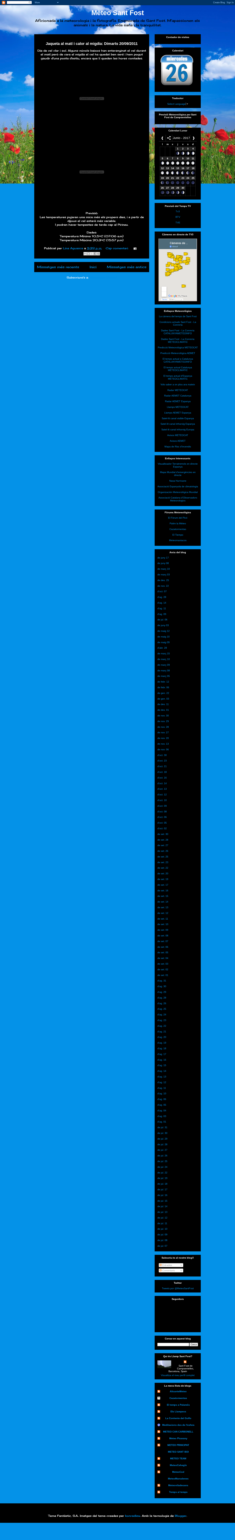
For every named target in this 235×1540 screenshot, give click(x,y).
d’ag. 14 (161, 602)
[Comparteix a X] (91, 253)
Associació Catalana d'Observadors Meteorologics (177, 499)
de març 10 (163, 568)
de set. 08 (162, 935)
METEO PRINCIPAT (178, 1445)
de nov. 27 (163, 732)
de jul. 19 (162, 1178)
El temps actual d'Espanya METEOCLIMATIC (177, 377)
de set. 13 (162, 907)
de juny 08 (163, 563)
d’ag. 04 (161, 1110)
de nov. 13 (163, 743)
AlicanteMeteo (178, 1391)
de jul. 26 (162, 1155)
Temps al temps (178, 1492)
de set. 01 (162, 975)
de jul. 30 (162, 1133)
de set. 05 (162, 952)
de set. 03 (162, 963)
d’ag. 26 (161, 1003)
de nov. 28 (163, 727)
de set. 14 (162, 901)
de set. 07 (162, 941)
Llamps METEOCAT (178, 407)
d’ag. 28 (161, 597)
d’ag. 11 (161, 608)
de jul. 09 (162, 1234)
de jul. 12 (162, 1217)
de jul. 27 (162, 1150)
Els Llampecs (178, 1411)
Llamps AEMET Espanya (177, 412)
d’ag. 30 (161, 986)
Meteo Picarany (178, 1438)
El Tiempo (177, 534)
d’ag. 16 (161, 1059)
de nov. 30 (163, 715)
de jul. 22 (162, 1172)
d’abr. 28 (162, 647)
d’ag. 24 (161, 1014)
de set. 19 (162, 879)
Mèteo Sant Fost (117, 13)
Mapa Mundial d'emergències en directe (178, 473)
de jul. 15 (162, 1200)
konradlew (132, 1515)
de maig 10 (163, 636)
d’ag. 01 (161, 1121)
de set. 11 (162, 918)
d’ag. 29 (161, 992)
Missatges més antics (126, 267)
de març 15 (163, 653)
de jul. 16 (162, 1195)
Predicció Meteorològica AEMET (177, 353)
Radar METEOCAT (177, 390)
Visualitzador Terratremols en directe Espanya (178, 465)
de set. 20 (162, 873)
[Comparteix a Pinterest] (98, 253)
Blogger (180, 1515)
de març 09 (163, 664)
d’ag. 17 (161, 1054)
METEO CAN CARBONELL (178, 1431)
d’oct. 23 (162, 760)
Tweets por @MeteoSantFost (178, 1288)
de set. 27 (162, 845)
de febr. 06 (163, 687)
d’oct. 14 (162, 783)
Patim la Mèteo (178, 523)
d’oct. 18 (162, 772)
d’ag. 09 (161, 614)
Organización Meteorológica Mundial (178, 492)
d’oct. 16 (162, 777)
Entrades (167, 1265)
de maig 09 (163, 642)
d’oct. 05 (162, 822)
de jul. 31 (162, 1127)
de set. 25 (162, 856)
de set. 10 (162, 924)
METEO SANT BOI (178, 1451)
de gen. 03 (163, 698)
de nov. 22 (163, 585)
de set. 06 (162, 947)
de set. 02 (162, 969)
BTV (177, 217)
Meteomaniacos (177, 540)
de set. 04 (162, 958)
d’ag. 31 (161, 980)
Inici (93, 267)
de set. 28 (162, 839)
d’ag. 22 (161, 1025)
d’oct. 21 (162, 766)
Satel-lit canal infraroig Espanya (178, 423)
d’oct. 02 (162, 828)
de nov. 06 (163, 749)
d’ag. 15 (161, 1065)
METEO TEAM (178, 1458)
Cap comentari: (117, 248)
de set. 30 (162, 834)
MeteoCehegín (178, 1465)
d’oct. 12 (162, 794)
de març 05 (163, 676)
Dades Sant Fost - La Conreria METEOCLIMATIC (177, 340)
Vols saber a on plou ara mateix (178, 384)
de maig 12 (163, 631)
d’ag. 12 (161, 1082)
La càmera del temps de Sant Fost (178, 316)
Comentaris (168, 1270)
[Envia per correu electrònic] (85, 253)
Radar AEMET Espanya (178, 401)
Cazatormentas (177, 529)
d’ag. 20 (161, 1037)
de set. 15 (162, 896)
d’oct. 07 (162, 591)
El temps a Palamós (178, 1404)
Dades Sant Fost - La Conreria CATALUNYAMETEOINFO (177, 332)
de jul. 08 (162, 1240)
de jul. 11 (162, 1223)
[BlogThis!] (88, 253)
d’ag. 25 (161, 1008)
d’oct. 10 (162, 800)
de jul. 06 (162, 619)
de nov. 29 (163, 721)
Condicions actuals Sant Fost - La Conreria (177, 323)
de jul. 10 (162, 1228)
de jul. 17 (162, 1189)
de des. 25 (163, 580)
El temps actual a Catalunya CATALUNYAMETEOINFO (178, 360)
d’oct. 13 (162, 788)
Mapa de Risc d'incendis (177, 446)
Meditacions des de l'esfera (178, 1425)
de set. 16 (162, 890)
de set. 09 (162, 930)
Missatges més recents (58, 267)
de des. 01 (163, 710)
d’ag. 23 (161, 1020)
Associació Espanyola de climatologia (177, 486)
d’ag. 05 (161, 1104)
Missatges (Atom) (103, 277)
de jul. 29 (162, 1138)
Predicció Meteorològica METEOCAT (178, 347)
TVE (177, 222)
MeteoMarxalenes (178, 1478)
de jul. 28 (162, 1144)
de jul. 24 (162, 1167)
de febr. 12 (163, 681)
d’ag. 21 (161, 1031)
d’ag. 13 (161, 1076)
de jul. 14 (162, 1206)
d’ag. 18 (161, 1048)
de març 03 (163, 574)
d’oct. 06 (162, 817)
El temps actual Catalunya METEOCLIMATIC (178, 369)
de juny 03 (163, 625)
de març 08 (163, 670)
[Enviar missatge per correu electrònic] (134, 248)
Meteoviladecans (178, 1485)
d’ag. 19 (161, 1042)
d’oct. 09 (162, 805)
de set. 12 (162, 913)
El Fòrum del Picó (177, 517)
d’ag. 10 (161, 1093)
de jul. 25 (162, 1161)
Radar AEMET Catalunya (177, 395)
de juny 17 (163, 557)
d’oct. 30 (162, 755)
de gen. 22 (163, 693)
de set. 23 (162, 862)
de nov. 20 (163, 738)
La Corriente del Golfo (178, 1418)
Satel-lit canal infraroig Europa (177, 429)
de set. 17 (162, 884)
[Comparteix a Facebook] (95, 253)
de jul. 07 (162, 1245)
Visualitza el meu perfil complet (178, 1375)
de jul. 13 (162, 1212)
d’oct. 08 (162, 811)
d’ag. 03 (161, 1116)
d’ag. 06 (161, 1099)
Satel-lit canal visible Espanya (178, 418)
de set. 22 (162, 867)
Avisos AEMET (178, 440)
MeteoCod (178, 1472)
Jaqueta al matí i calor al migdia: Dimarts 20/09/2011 (92, 43)
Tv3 (178, 211)
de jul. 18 (162, 1183)
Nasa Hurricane (177, 480)
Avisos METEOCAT (177, 435)
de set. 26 (162, 851)
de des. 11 (163, 704)
